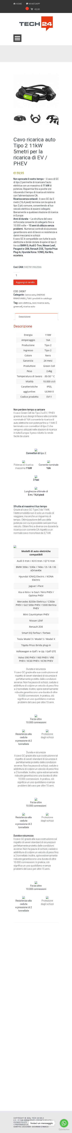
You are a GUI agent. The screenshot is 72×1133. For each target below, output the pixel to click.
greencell (17, 306)
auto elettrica (24, 303)
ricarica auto (29, 306)
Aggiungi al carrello (25, 282)
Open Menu (17, 38)
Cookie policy (20, 1122)
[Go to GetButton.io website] (64, 1130)
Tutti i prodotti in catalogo (39, 298)
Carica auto (30, 295)
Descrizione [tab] (24, 316)
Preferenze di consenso (27, 1125)
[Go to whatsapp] (64, 1123)
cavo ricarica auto (40, 303)
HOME (19, 3)
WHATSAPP (34, 3)
